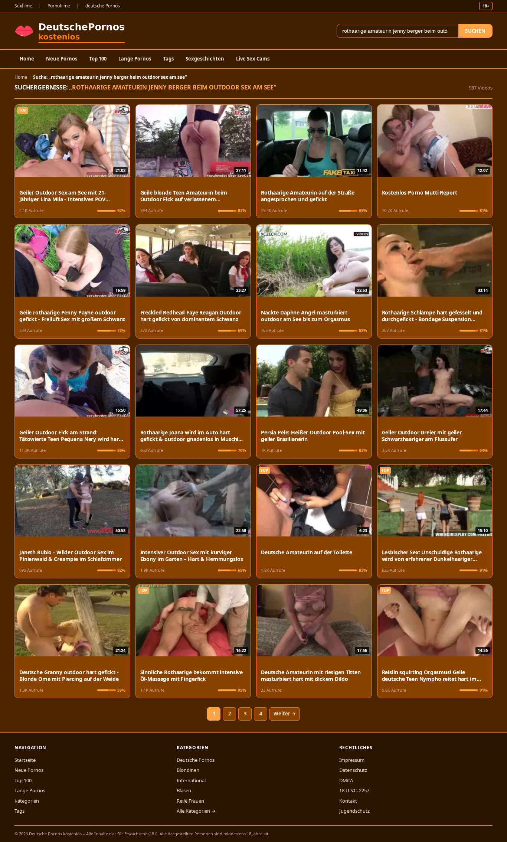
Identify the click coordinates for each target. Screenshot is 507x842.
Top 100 (98, 58)
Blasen (184, 790)
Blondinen (188, 770)
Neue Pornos (61, 58)
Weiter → (285, 713)
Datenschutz (353, 770)
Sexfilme (23, 6)
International (191, 780)
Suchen (475, 30)
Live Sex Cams (252, 58)
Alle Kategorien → (196, 810)
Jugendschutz (354, 810)
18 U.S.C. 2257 (354, 790)
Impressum (351, 760)
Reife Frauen (190, 800)
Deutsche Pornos (196, 760)
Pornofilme (59, 6)
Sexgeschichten (205, 58)
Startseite (25, 760)
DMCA (346, 780)
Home (27, 58)
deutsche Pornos (102, 6)
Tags (168, 58)
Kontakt (348, 800)
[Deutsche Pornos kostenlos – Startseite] (71, 30)
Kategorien (26, 800)
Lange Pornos (134, 58)
